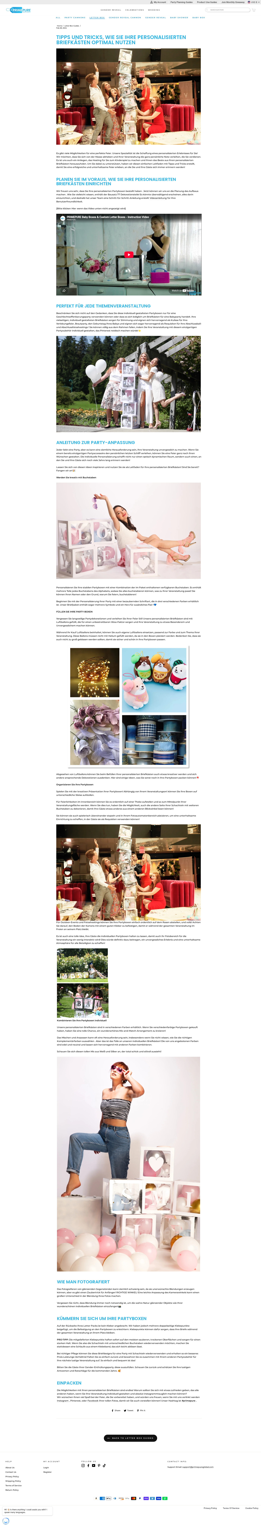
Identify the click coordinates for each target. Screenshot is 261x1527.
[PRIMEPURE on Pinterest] (99, 1465)
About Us (9, 1467)
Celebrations (134, 10)
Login (46, 1467)
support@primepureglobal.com (198, 1467)
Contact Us (10, 1472)
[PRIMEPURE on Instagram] (83, 1465)
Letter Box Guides (71, 26)
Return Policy (12, 1490)
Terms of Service (13, 1485)
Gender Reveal (111, 10)
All (58, 17)
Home (59, 26)
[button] (129, 90)
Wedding (154, 10)
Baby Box (198, 17)
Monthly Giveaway (233, 2)
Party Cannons (75, 17)
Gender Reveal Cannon (125, 17)
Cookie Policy (251, 1508)
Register (47, 1472)
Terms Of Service (231, 1508)
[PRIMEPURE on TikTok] (104, 1465)
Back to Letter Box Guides (132, 1438)
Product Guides (207, 2)
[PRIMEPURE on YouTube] (93, 1465)
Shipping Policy (13, 1481)
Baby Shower (179, 17)
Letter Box (97, 17)
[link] (129, 1175)
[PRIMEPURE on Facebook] (88, 1465)
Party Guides (182, 2)
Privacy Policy (12, 1476)
